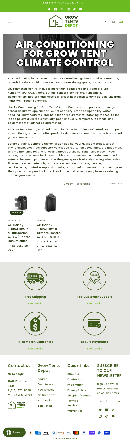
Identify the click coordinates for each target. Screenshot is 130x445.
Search (42, 379)
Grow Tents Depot (69, 438)
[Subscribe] (118, 401)
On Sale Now (46, 395)
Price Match (75, 385)
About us (73, 374)
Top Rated (45, 406)
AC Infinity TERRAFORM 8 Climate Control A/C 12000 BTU (49, 231)
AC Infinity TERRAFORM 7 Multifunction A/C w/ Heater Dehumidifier (19, 233)
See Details (35, 303)
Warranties (75, 411)
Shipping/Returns (79, 395)
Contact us (75, 379)
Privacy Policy (76, 390)
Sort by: (68, 183)
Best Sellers (46, 384)
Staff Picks (45, 400)
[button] (9, 21)
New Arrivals (46, 390)
